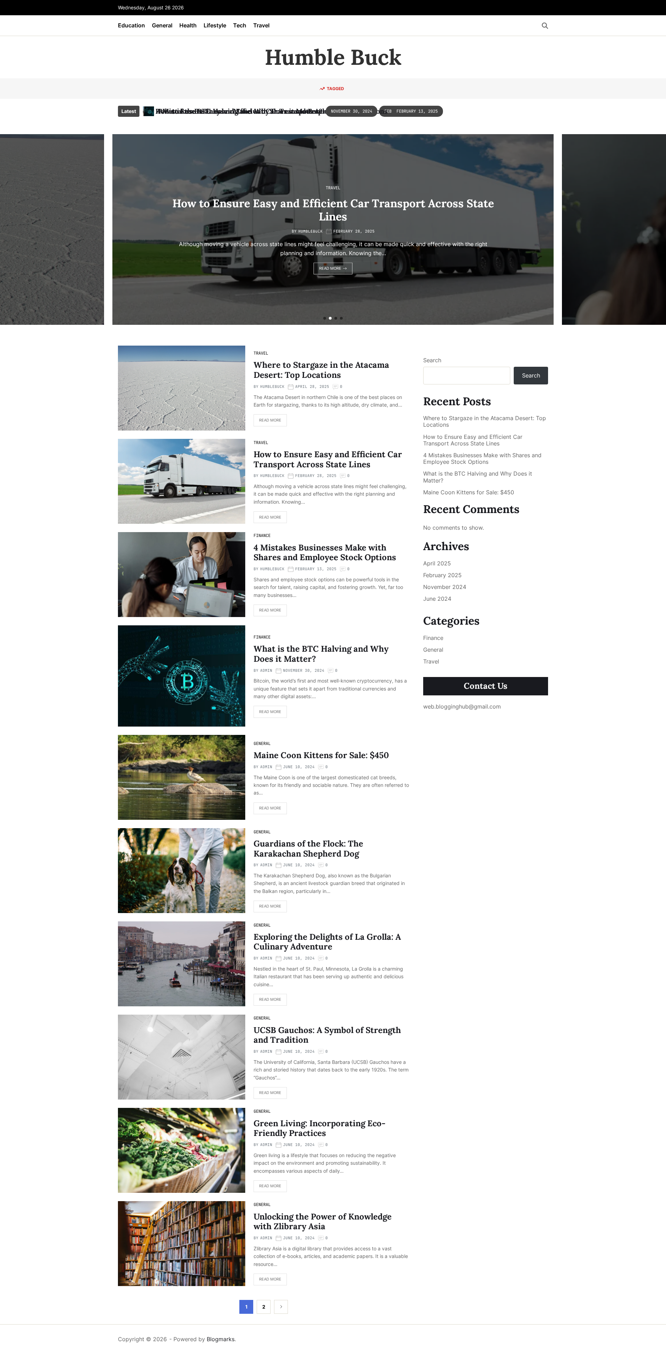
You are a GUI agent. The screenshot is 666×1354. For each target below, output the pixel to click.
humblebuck (100, 231)
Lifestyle (215, 25)
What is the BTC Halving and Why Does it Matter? (321, 653)
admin (266, 670)
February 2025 (442, 575)
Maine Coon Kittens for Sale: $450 (321, 755)
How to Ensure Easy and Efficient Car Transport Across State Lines (328, 459)
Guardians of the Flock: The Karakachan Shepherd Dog (308, 848)
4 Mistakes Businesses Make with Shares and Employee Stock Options (272, 111)
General (162, 25)
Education (131, 25)
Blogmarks (220, 1339)
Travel (261, 25)
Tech (239, 25)
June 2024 (437, 598)
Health (188, 25)
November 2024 (444, 586)
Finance (572, 188)
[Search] (545, 25)
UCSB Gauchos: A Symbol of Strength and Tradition (327, 1035)
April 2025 (437, 563)
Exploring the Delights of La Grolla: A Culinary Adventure (327, 941)
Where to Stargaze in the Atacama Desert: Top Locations (321, 369)
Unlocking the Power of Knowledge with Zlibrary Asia (323, 1221)
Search (432, 360)
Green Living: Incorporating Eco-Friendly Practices (319, 1128)
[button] (324, 318)
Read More (120, 268)
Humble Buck (333, 57)
